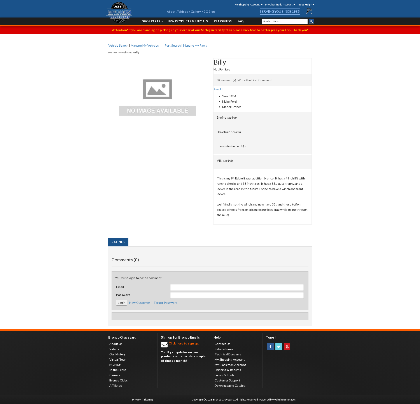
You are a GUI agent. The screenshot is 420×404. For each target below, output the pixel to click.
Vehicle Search (118, 45)
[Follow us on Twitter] (278, 346)
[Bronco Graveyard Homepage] (131, 12)
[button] (247, 4)
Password (123, 295)
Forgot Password (165, 302)
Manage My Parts (195, 45)
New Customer (139, 302)
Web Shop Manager (284, 399)
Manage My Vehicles (145, 45)
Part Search (173, 45)
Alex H (218, 89)
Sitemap (148, 399)
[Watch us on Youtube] (287, 346)
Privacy (136, 399)
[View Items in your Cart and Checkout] (309, 11)
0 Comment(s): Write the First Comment (244, 80)
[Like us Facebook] (270, 346)
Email (120, 287)
